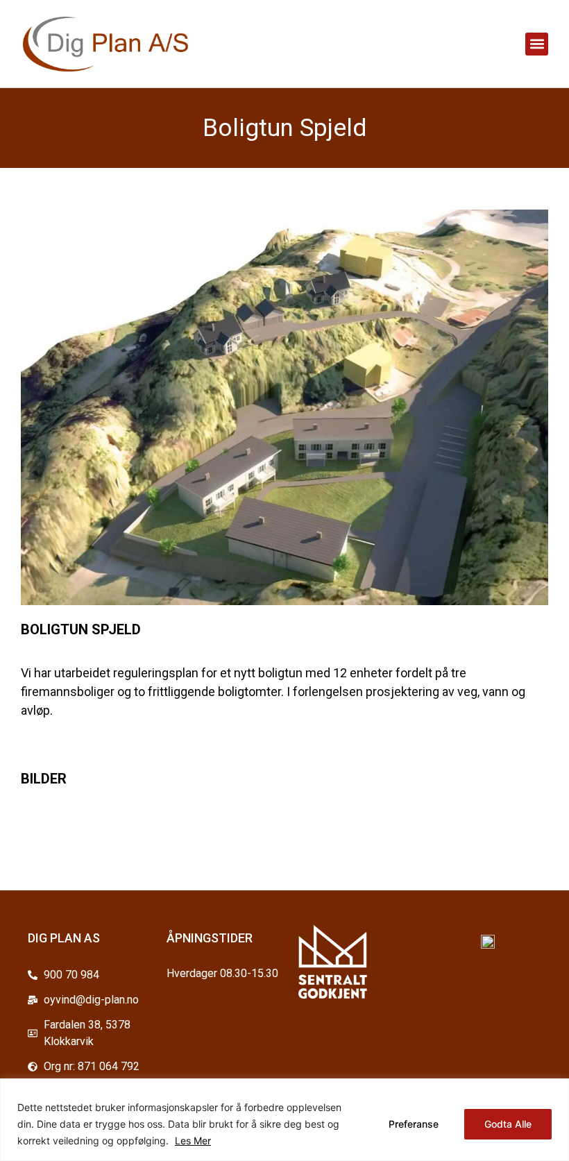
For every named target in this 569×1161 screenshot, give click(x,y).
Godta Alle (508, 1124)
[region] (284, 1119)
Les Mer (193, 1140)
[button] (536, 44)
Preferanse (414, 1124)
